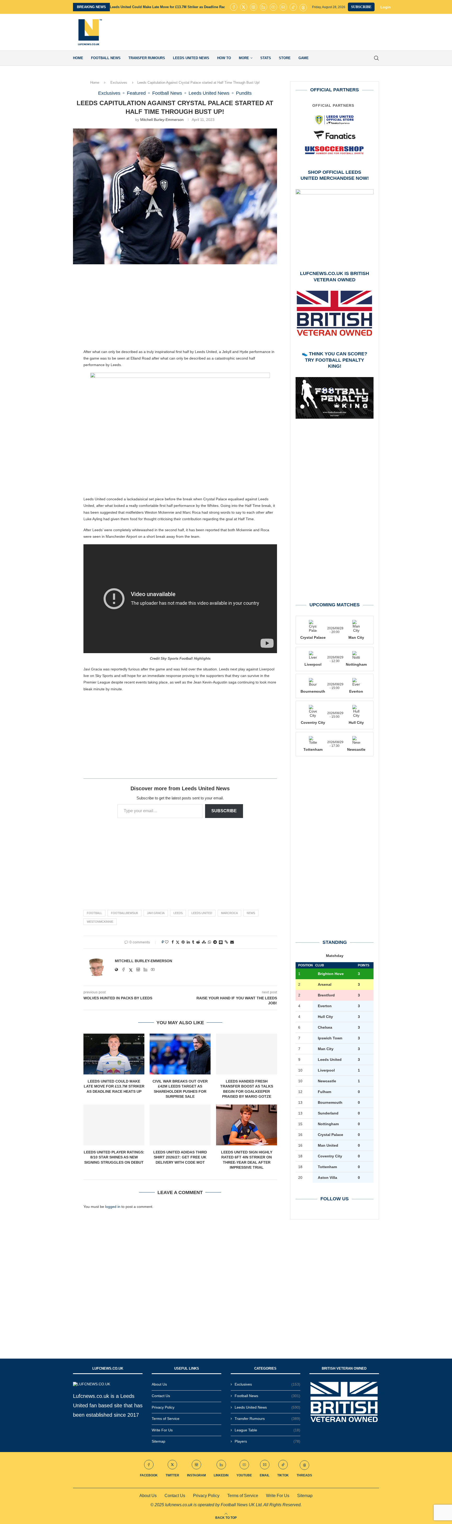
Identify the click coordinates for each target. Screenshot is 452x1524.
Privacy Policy (163, 1407)
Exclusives (118, 83)
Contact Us (161, 1396)
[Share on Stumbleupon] (204, 942)
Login (385, 7)
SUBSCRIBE (361, 7)
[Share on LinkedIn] (188, 942)
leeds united (201, 913)
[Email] (283, 7)
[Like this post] (166, 942)
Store (285, 58)
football (94, 913)
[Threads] (303, 7)
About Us (159, 1384)
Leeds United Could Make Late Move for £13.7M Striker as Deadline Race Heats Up (176, 7)
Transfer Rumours (146, 58)
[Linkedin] (263, 7)
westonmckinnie (100, 921)
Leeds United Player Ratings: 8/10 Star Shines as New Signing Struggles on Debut (114, 1157)
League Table (267, 1430)
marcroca (229, 913)
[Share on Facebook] (173, 942)
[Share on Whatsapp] (209, 942)
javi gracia (156, 913)
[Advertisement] (284, 32)
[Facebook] (233, 7)
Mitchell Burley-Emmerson (162, 119)
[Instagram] (253, 7)
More (244, 58)
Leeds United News (191, 58)
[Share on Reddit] (198, 942)
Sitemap (158, 1441)
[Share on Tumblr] (193, 942)
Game (303, 58)
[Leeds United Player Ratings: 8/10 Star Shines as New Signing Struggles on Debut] (113, 1125)
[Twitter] (243, 7)
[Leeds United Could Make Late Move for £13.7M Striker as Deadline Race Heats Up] (113, 1054)
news (251, 913)
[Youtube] (273, 7)
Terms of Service (165, 1418)
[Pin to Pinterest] (183, 942)
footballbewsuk (124, 913)
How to (224, 58)
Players (267, 1441)
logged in (112, 1206)
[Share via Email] (232, 942)
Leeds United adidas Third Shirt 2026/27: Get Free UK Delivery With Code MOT (180, 1157)
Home (78, 58)
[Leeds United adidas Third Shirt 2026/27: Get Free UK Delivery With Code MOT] (180, 1125)
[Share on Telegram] (215, 942)
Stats (265, 58)
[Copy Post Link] (226, 942)
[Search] (376, 58)
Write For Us (162, 1430)
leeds (178, 913)
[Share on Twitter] (177, 942)
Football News (106, 58)
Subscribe (224, 811)
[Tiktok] (293, 7)
